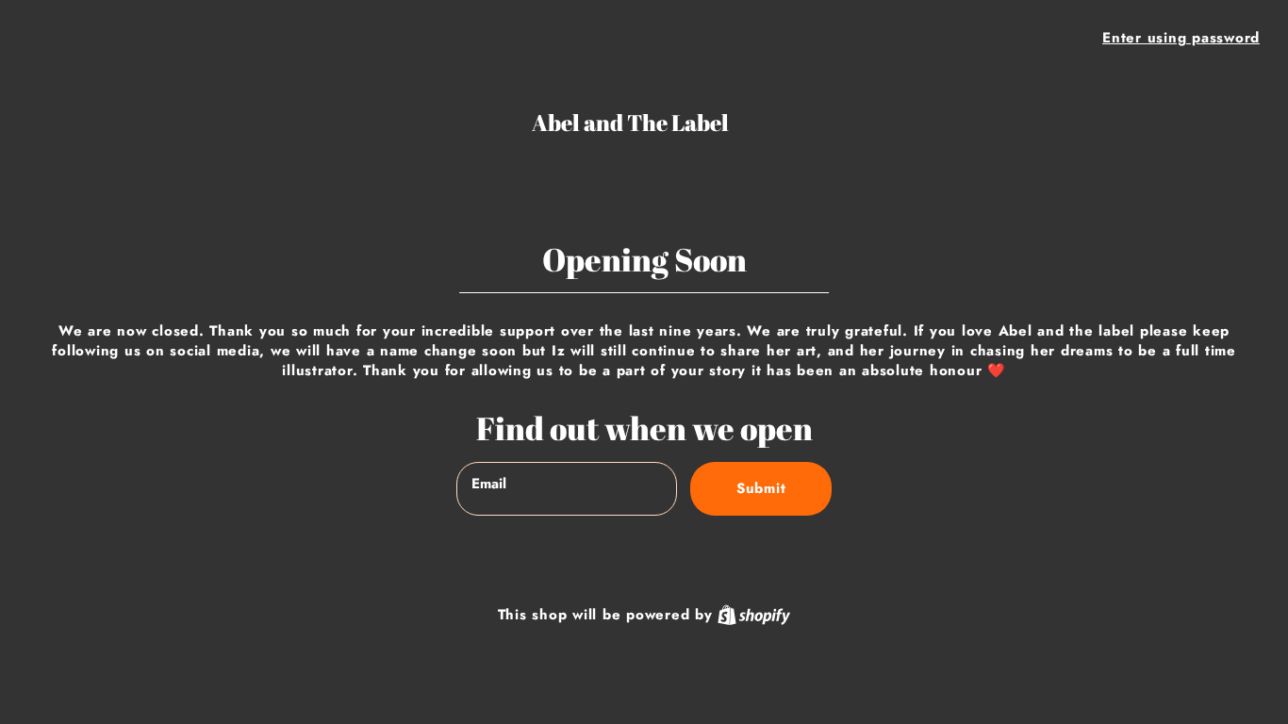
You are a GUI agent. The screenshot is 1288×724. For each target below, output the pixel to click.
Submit (761, 488)
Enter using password (1181, 37)
